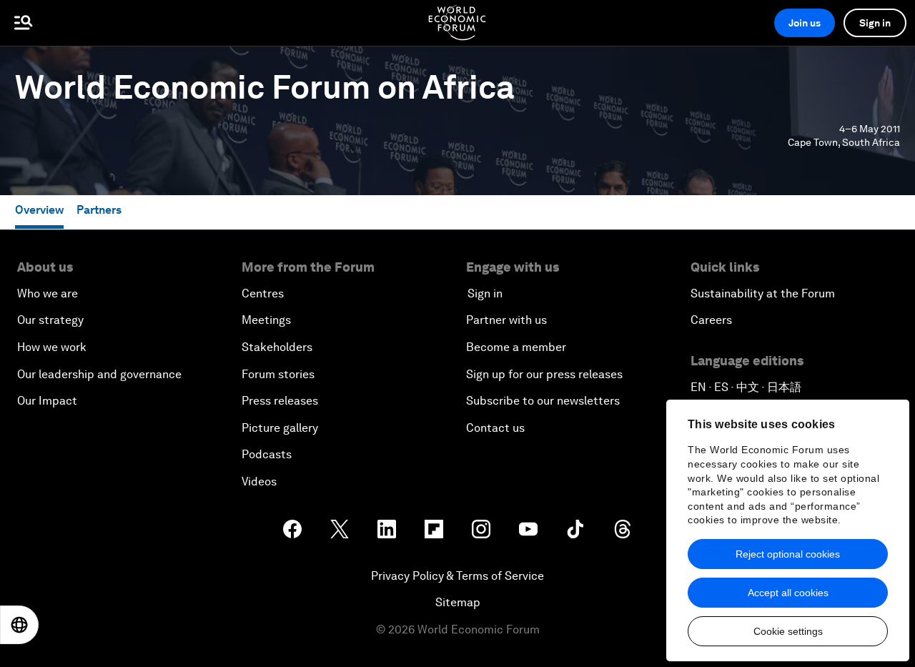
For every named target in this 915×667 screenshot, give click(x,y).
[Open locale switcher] (19, 624)
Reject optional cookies (788, 554)
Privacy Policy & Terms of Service (457, 576)
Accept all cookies (788, 592)
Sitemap (457, 602)
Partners (99, 210)
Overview (39, 210)
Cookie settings (788, 631)
